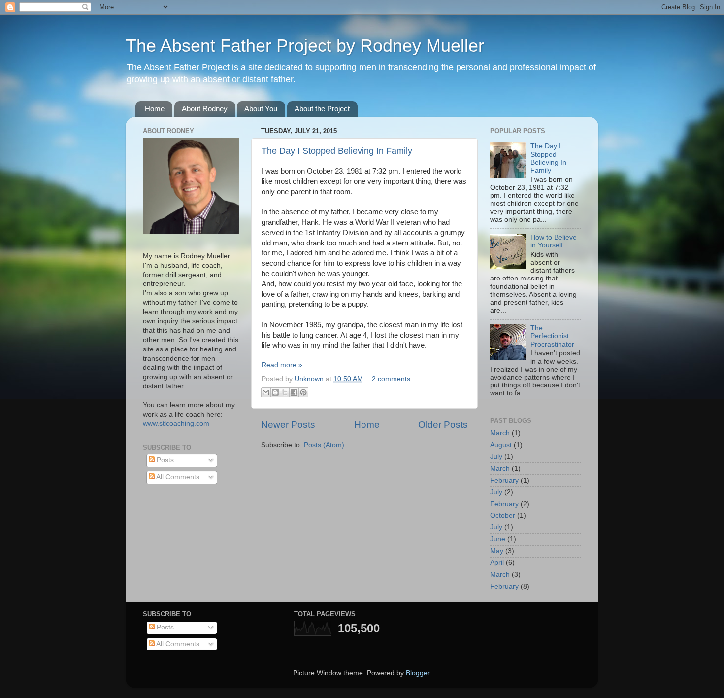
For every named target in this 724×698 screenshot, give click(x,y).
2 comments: (392, 379)
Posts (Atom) (324, 445)
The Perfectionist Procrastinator (552, 336)
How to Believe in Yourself (553, 241)
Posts (164, 460)
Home (155, 109)
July (496, 456)
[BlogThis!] (275, 392)
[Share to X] (285, 392)
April (497, 562)
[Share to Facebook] (294, 392)
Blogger (417, 673)
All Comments (177, 477)
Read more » (282, 365)
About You (260, 109)
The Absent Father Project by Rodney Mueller (305, 45)
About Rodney (205, 109)
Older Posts (443, 424)
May (496, 551)
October (502, 515)
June (497, 539)
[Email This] (266, 392)
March (500, 433)
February (504, 480)
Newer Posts (288, 424)
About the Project (322, 109)
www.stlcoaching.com (176, 423)
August (501, 445)
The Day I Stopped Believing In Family (337, 151)
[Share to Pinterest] (303, 392)
